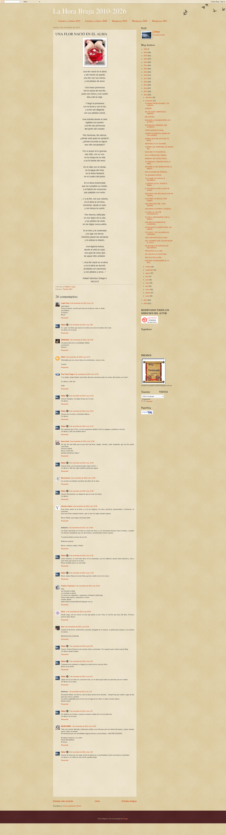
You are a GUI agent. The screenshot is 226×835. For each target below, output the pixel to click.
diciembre (149, 97)
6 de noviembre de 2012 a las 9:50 (81, 340)
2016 (145, 82)
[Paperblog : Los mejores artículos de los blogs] (147, 414)
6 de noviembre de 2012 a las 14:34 (81, 491)
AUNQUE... (149, 108)
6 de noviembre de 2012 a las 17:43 (81, 573)
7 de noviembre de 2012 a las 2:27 (80, 691)
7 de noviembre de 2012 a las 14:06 (84, 726)
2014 (145, 88)
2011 (145, 300)
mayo (147, 283)
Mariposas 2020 (139, 20)
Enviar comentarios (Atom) (72, 806)
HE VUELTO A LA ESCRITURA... (156, 254)
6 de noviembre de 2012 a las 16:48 (81, 528)
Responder (64, 318)
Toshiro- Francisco (68, 586)
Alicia (63, 612)
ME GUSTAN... (150, 117)
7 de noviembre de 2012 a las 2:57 (81, 711)
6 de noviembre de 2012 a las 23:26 (77, 627)
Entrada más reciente (63, 801)
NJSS (63, 357)
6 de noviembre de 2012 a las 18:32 (87, 586)
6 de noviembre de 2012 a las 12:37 (78, 357)
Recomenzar (65, 478)
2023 (145, 59)
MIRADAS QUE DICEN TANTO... (156, 158)
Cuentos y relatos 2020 (96, 20)
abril (147, 286)
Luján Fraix (65, 303)
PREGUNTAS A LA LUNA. (154, 251)
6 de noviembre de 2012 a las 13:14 (81, 411)
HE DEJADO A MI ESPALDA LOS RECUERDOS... (156, 246)
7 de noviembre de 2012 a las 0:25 (81, 646)
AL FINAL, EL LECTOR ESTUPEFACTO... (153, 213)
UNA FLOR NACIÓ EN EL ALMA (156, 237)
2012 (145, 95)
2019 (145, 72)
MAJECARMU (66, 726)
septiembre (149, 270)
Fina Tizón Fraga (67, 374)
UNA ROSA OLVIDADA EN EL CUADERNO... (155, 223)
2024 (145, 56)
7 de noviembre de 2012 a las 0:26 (81, 661)
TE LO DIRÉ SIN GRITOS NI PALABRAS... (155, 179)
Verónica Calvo (66, 506)
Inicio (97, 801)
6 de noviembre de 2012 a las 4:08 (81, 325)
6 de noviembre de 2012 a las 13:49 (83, 478)
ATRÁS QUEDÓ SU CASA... (155, 130)
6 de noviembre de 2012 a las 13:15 (81, 426)
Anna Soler (65, 441)
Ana (62, 627)
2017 (145, 78)
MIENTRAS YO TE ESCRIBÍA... (156, 144)
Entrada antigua (129, 801)
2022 (145, 62)
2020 (145, 69)
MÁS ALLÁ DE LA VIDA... (154, 257)
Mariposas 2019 (119, 20)
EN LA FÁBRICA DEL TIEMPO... (156, 155)
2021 (145, 65)
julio (147, 276)
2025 (145, 52)
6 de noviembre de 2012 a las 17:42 (81, 555)
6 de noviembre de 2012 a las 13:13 (81, 396)
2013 (145, 91)
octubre (148, 267)
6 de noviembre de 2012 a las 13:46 (81, 463)
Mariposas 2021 (159, 20)
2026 (145, 49)
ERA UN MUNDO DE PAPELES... (156, 172)
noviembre (149, 101)
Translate (149, 401)
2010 (145, 303)
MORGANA (65, 340)
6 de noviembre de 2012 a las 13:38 (82, 441)
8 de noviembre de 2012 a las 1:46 (81, 752)
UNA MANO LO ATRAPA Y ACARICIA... (158, 209)
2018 (145, 75)
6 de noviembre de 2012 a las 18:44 (78, 612)
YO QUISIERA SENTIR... (154, 175)
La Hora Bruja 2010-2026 (89, 11)
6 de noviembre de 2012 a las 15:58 (85, 506)
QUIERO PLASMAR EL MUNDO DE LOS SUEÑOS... (157, 134)
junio (147, 280)
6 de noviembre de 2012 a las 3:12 (82, 303)
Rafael (63, 325)
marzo (147, 289)
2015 (145, 85)
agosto (148, 273)
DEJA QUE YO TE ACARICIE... (156, 152)
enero (147, 296)
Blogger (125, 819)
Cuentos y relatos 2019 (69, 20)
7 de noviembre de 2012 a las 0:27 (81, 676)
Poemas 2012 (67, 289)
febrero (148, 293)
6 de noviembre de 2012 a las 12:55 (86, 374)
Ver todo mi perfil (159, 35)
